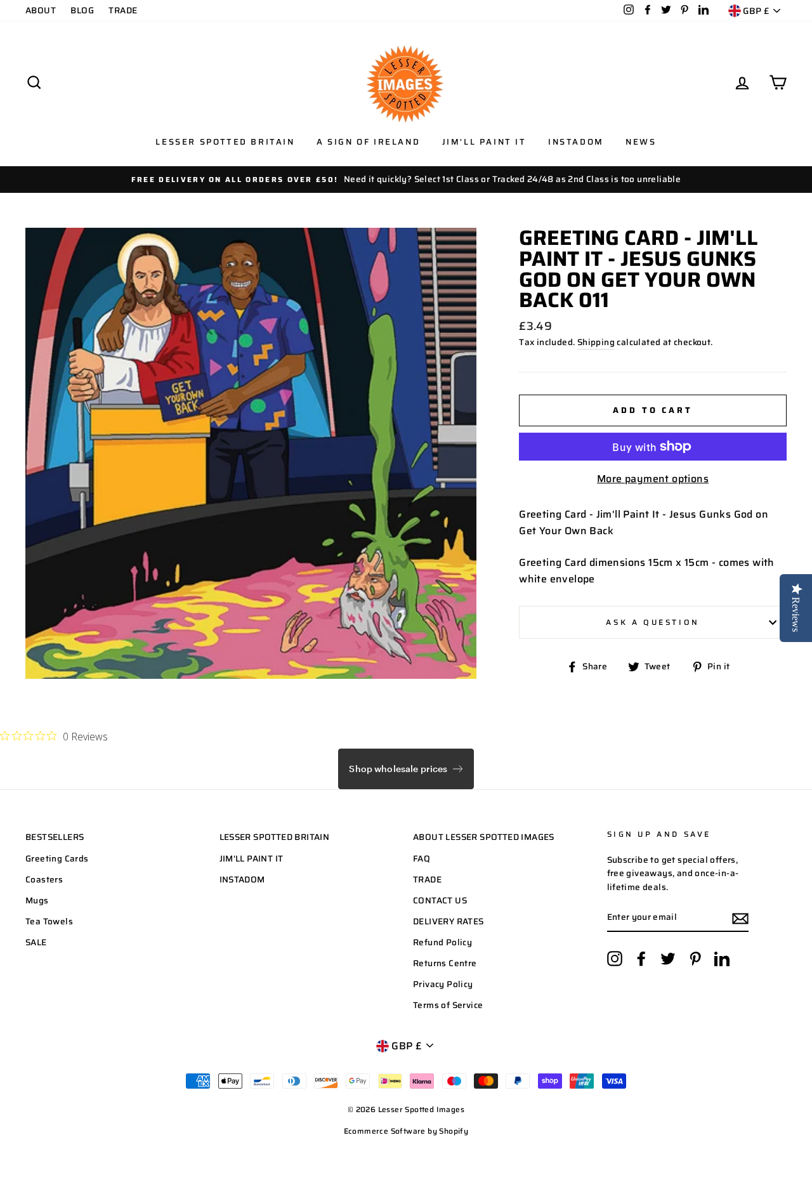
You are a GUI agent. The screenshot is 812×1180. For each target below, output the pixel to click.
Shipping (596, 342)
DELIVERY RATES (448, 921)
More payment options (653, 479)
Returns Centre (445, 963)
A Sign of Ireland (368, 141)
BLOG (82, 10)
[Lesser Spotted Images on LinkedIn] (722, 958)
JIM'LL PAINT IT (251, 858)
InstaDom (576, 141)
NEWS (640, 141)
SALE (36, 942)
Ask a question (652, 622)
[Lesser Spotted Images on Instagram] (614, 958)
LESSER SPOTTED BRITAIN (274, 837)
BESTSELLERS (54, 837)
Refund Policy (442, 942)
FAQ (421, 858)
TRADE (122, 10)
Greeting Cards (57, 858)
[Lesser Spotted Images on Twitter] (668, 958)
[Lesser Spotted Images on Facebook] (641, 958)
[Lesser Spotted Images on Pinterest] (695, 958)
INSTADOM (242, 879)
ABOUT (40, 10)
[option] (406, 180)
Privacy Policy (443, 984)
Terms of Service (448, 1005)
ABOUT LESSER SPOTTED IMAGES (483, 837)
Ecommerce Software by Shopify (406, 1131)
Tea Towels (49, 921)
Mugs (37, 900)
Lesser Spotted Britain (224, 141)
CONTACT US (440, 900)
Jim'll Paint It (484, 141)
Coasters (44, 879)
